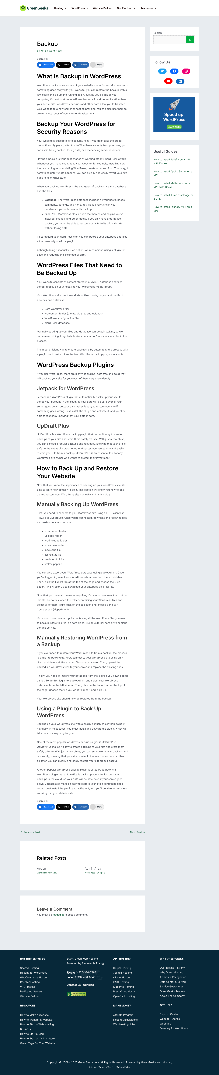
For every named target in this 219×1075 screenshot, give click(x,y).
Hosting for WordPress (33, 972)
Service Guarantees (171, 986)
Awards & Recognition (173, 977)
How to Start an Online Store (37, 1038)
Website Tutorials (170, 1018)
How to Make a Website (34, 1014)
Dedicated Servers (31, 991)
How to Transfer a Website (36, 1019)
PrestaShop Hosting (125, 991)
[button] (64, 8)
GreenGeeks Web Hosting (156, 1062)
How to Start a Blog (32, 1033)
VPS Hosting (27, 986)
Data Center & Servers (173, 981)
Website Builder (102, 8)
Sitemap (93, 1067)
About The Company (172, 995)
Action (41, 868)
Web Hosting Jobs (124, 1024)
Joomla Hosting (122, 972)
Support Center (169, 1014)
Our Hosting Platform (172, 967)
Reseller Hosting (30, 982)
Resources (146, 8)
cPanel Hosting (122, 977)
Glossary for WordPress (174, 1028)
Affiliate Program (123, 1014)
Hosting (58, 8)
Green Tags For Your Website (37, 1043)
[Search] (190, 39)
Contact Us (74, 984)
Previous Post (30, 832)
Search (157, 32)
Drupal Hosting (122, 968)
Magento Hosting (123, 986)
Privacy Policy (123, 1067)
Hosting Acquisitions (125, 1019)
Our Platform (124, 8)
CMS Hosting (121, 982)
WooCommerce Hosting (34, 977)
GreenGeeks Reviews (172, 991)
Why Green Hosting (171, 972)
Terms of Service (107, 1067)
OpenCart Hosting (124, 996)
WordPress (78, 8)
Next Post (137, 832)
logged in (58, 914)
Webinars (165, 1023)
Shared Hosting (29, 968)
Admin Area (93, 868)
